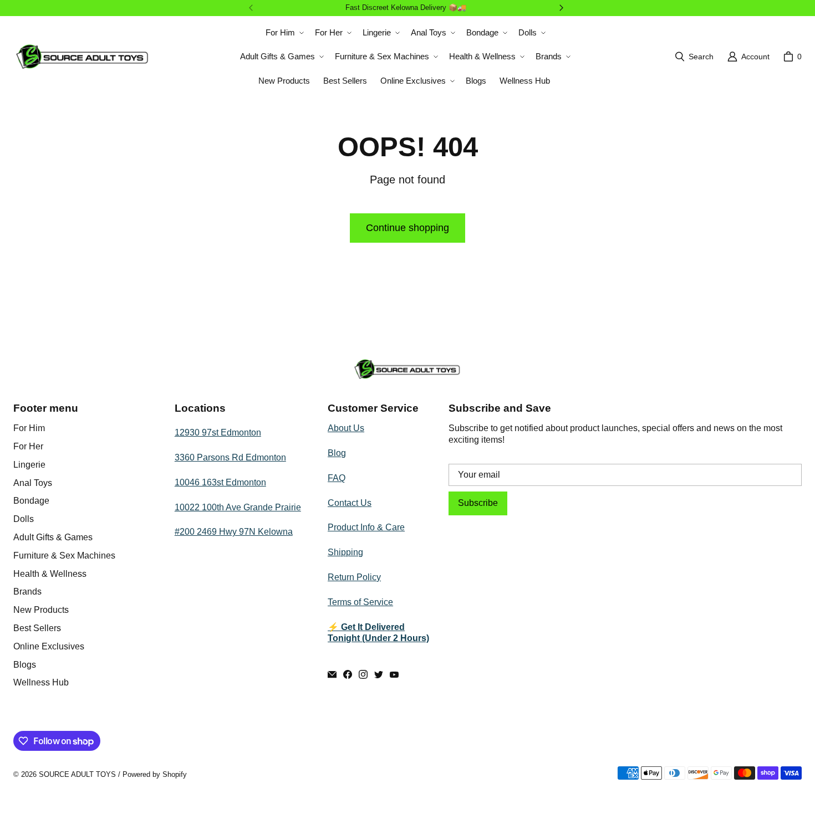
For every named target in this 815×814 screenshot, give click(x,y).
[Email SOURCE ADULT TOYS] (332, 674)
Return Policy (354, 577)
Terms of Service (360, 602)
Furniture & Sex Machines (64, 555)
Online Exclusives (48, 646)
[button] (283, 33)
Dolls (23, 519)
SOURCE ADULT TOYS (77, 774)
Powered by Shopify (155, 774)
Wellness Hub (41, 682)
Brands (27, 591)
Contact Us (349, 503)
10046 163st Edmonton (220, 482)
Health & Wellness (49, 573)
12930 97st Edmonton (218, 432)
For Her (28, 446)
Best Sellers (37, 628)
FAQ (336, 478)
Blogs (24, 664)
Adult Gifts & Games (53, 537)
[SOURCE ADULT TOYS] (82, 56)
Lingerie (29, 464)
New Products (41, 610)
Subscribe (478, 503)
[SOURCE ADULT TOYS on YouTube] (394, 674)
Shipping (345, 552)
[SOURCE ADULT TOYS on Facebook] (347, 674)
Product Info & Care (366, 527)
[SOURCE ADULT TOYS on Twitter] (378, 674)
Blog (337, 453)
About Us (346, 428)
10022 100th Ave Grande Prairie (238, 507)
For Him (29, 428)
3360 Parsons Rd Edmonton (230, 457)
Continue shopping (407, 227)
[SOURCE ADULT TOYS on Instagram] (363, 674)
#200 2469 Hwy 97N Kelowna (234, 531)
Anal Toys (32, 483)
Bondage (31, 500)
